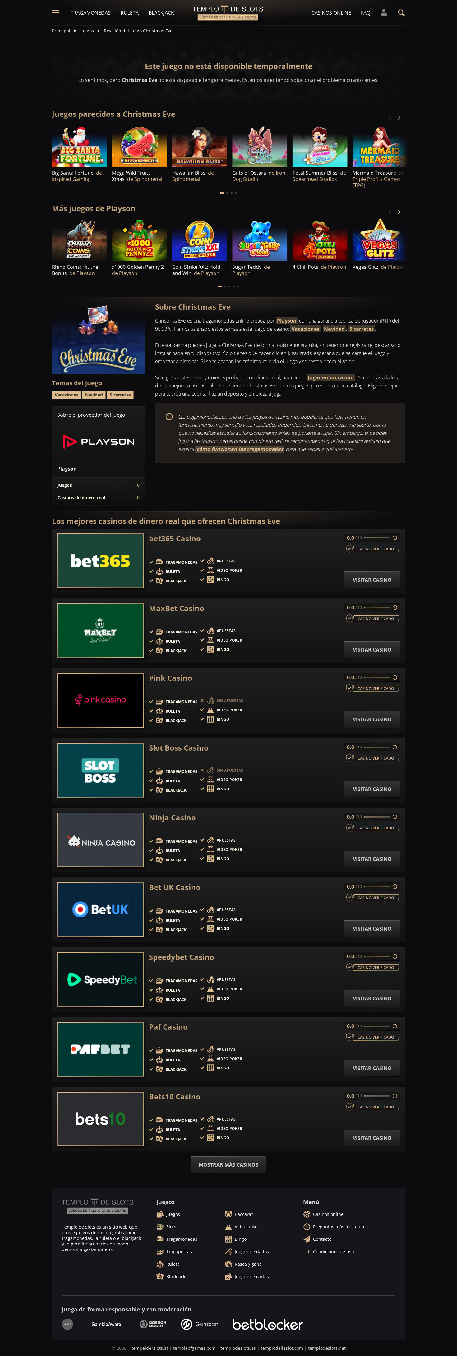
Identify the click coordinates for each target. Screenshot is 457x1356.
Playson (287, 320)
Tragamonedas (91, 12)
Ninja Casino (172, 818)
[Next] (399, 117)
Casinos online (331, 12)
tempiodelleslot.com (282, 1348)
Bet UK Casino (175, 887)
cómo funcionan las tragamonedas (239, 449)
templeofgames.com (194, 1348)
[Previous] (390, 117)
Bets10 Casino (175, 1097)
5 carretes (361, 328)
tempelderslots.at (150, 1348)
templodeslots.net (327, 1348)
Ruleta (130, 12)
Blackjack (161, 12)
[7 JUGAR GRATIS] (79, 145)
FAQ (365, 12)
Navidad (334, 328)
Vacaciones (305, 328)
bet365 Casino (175, 538)
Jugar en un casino (331, 377)
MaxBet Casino (176, 608)
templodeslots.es (238, 1348)
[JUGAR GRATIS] (139, 145)
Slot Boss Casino (179, 748)
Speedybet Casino (181, 957)
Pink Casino (170, 678)
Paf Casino (168, 1027)
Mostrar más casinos (228, 1164)
